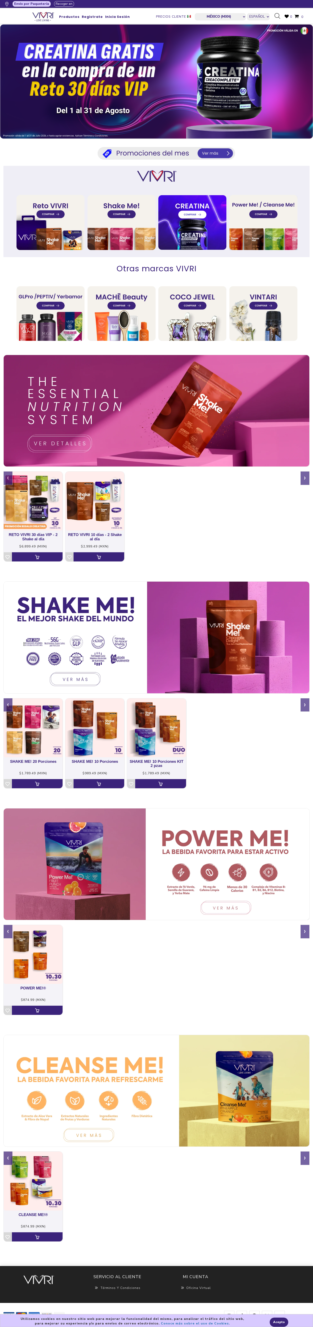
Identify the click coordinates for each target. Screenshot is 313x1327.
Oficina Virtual (198, 1288)
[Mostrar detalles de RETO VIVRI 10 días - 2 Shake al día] (94, 501)
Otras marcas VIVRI (157, 268)
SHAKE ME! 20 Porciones (33, 762)
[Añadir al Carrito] (37, 556)
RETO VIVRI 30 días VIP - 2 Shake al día (33, 537)
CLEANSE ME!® (33, 1215)
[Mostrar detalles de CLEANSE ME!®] (33, 1181)
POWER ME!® (33, 988)
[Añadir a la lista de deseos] (8, 556)
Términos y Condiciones (120, 1288)
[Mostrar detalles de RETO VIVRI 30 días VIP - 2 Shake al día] (33, 501)
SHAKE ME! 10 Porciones (95, 762)
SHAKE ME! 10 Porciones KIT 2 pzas (156, 764)
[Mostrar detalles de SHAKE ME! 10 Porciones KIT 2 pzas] (156, 727)
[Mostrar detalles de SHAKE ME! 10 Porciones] (94, 727)
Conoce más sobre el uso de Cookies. (195, 1323)
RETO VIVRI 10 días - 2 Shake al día (95, 537)
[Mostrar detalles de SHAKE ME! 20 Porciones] (33, 727)
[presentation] (8, 478)
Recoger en (64, 4)
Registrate (92, 16)
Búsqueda (279, 16)
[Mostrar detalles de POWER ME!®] (33, 954)
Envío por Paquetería (31, 4)
